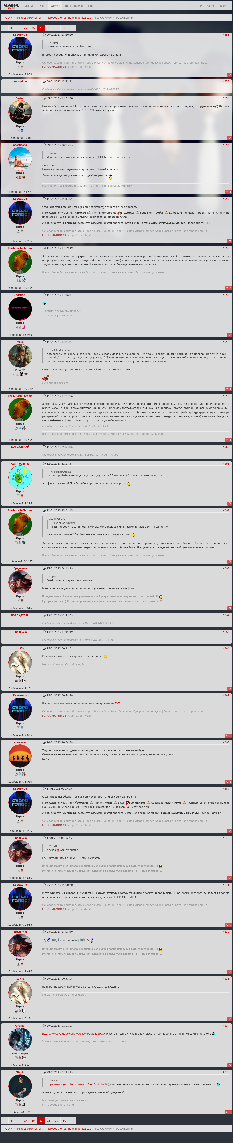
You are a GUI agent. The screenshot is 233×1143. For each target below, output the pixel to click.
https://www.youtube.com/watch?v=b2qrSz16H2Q (73, 1033)
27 (41, 28)
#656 (226, 248)
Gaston (20, 98)
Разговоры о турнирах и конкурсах (68, 17)
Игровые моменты (29, 17)
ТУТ (207, 223)
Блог (43, 5)
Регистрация (207, 5)
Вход (223, 5)
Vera (20, 342)
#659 (226, 396)
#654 (226, 145)
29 (56, 28)
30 (64, 28)
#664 (226, 615)
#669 (226, 788)
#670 (226, 838)
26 (33, 28)
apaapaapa (20, 145)
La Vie (20, 648)
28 (48, 28)
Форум (55, 5)
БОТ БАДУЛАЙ (20, 447)
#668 (226, 742)
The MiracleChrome (20, 248)
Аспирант (20, 742)
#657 (226, 295)
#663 (226, 568)
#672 (226, 931)
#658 (226, 342)
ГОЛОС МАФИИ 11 (54, 66)
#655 (226, 199)
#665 (226, 632)
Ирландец (20, 295)
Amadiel (20, 1025)
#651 (226, 34)
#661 (226, 463)
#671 (226, 885)
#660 (226, 447)
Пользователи (74, 5)
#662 (226, 510)
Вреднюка (20, 568)
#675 (226, 1072)
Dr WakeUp (20, 34)
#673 (226, 978)
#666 (226, 648)
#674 (226, 1025)
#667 (226, 695)
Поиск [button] (92, 5)
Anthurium (20, 81)
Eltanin (20, 1072)
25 (25, 28)
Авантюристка (20, 463)
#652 (226, 81)
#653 (226, 98)
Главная (29, 5)
